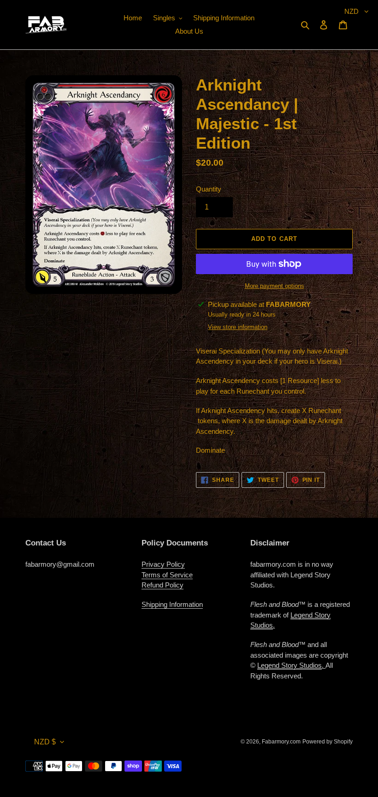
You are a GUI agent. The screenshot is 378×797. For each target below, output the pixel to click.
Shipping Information (172, 604)
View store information (237, 327)
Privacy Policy (163, 564)
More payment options (274, 285)
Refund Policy (162, 585)
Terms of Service (167, 575)
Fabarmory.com (281, 741)
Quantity (208, 189)
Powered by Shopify (327, 741)
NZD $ (45, 742)
